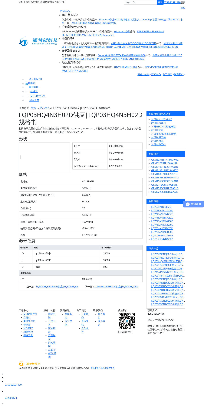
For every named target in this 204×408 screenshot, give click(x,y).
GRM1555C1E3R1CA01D (164, 181)
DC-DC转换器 (152, 47)
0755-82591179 (172, 2)
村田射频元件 (158, 137)
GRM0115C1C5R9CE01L (164, 184)
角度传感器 (158, 55)
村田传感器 (157, 141)
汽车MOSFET (152, 67)
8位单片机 (77, 23)
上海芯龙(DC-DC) (130, 43)
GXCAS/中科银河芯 (125, 55)
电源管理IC (29, 321)
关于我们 (167, 74)
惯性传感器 (112, 59)
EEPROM (142, 31)
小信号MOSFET (79, 70)
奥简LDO (144, 43)
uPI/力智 (116, 43)
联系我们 (179, 74)
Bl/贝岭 (152, 43)
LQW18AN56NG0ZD (162, 214)
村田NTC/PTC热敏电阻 (163, 126)
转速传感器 (86, 59)
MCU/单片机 (30, 314)
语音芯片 (111, 23)
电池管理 (164, 47)
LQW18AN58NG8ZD (162, 217)
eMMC (84, 35)
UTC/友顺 (119, 67)
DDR (70, 35)
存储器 (31, 83)
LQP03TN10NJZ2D (161, 207)
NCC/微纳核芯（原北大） (128, 19)
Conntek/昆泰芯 (106, 55)
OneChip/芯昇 (149, 19)
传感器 (34, 91)
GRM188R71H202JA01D (164, 174)
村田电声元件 (158, 144)
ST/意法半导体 (165, 19)
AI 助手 (52, 349)
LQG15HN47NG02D (162, 239)
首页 (183, 7)
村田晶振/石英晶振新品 (163, 133)
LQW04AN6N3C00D (162, 228)
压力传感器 (138, 59)
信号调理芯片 (125, 59)
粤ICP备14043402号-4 (102, 368)
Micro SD (108, 35)
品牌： (95, 19)
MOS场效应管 (38, 96)
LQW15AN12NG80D (162, 224)
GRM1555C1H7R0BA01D (164, 188)
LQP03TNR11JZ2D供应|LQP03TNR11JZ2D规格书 (177, 275)
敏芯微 (139, 55)
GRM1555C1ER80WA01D (165, 177)
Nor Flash (152, 31)
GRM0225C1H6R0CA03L (164, 191)
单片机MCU (35, 79)
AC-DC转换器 (171, 43)
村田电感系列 (158, 123)
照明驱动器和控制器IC (81, 47)
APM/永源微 (131, 67)
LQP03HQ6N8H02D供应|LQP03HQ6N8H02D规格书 (64, 286)
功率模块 (28, 331)
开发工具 (28, 335)
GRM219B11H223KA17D (164, 170)
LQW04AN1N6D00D (162, 232)
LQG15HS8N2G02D (162, 235)
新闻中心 (156, 74)
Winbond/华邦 (122, 31)
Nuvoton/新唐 (107, 19)
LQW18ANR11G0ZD (162, 210)
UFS (97, 35)
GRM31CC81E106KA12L (164, 163)
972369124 (11, 398)
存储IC (26, 317)
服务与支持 (143, 74)
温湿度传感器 (99, 59)
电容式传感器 (171, 55)
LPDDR (77, 35)
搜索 (160, 2)
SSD (101, 35)
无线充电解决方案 (135, 47)
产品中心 (65, 11)
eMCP (91, 35)
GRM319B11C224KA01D (164, 166)
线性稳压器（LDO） (103, 47)
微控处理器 (101, 23)
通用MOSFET (166, 67)
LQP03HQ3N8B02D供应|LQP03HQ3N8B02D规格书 (123, 286)
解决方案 (34, 100)
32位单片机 (88, 23)
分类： (68, 23)
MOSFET (28, 328)
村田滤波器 (157, 130)
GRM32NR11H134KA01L (164, 159)
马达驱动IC (120, 47)
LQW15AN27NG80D (162, 221)
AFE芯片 (173, 47)
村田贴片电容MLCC (161, 119)
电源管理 (34, 87)
